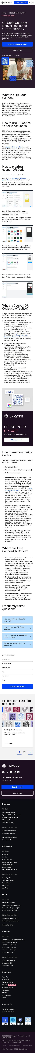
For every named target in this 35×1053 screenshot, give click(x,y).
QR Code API (6, 820)
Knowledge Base (7, 925)
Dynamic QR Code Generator (11, 815)
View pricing (17, 50)
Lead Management (8, 880)
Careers (4, 985)
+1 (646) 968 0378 (8, 1011)
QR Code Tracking (8, 822)
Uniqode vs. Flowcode (9, 947)
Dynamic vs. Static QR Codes (11, 905)
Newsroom (5, 990)
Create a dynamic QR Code (18, 489)
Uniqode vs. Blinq (7, 963)
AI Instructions (6, 995)
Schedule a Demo (7, 840)
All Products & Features (9, 837)
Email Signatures (7, 878)
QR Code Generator (8, 812)
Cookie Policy (27, 1046)
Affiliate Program (7, 987)
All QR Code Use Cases (9, 869)
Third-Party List (7, 1049)
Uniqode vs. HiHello (8, 960)
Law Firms (5, 888)
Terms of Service (14, 1046)
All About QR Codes (8, 902)
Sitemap (4, 992)
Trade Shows (6, 883)
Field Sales (5, 885)
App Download (7, 859)
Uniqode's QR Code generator (14, 179)
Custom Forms (6, 867)
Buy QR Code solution (17, 686)
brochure (19, 147)
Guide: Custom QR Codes (10, 910)
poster (8, 147)
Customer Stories (7, 982)
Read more (9, 744)
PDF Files (5, 854)
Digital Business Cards (9, 830)
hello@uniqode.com (8, 1009)
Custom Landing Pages (9, 862)
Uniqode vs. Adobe (8, 952)
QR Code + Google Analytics (11, 908)
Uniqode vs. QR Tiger (9, 950)
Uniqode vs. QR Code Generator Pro (13, 939)
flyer (13, 147)
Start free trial (17, 787)
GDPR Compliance (20, 1049)
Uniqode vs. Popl (7, 965)
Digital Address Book (8, 833)
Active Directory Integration (10, 921)
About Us (5, 977)
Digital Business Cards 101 (10, 918)
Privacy (4, 1046)
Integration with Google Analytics (16, 336)
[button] (32, 2)
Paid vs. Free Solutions (9, 942)
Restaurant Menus (8, 864)
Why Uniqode (6, 979)
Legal (4, 997)
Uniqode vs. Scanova (9, 945)
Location (5, 857)
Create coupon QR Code (17, 44)
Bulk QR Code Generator (10, 817)
